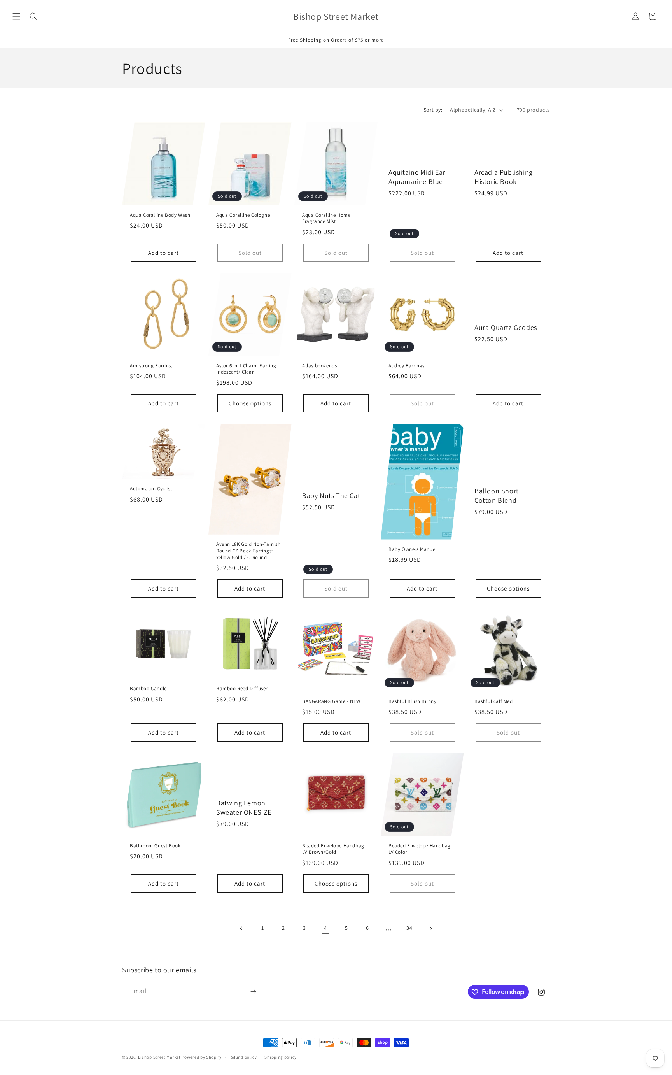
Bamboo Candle (148, 689)
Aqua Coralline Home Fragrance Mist (326, 218)
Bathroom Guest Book (155, 845)
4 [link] (325, 928)
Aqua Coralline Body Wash (160, 215)
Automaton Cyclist (151, 489)
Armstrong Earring (151, 366)
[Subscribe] (253, 991)
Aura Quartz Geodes (505, 327)
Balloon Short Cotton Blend (496, 495)
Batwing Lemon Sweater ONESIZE (243, 807)
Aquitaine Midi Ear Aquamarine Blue (416, 177)
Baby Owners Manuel (412, 549)
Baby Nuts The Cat (331, 495)
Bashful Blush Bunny (412, 701)
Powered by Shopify (202, 1057)
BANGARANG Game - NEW (331, 701)
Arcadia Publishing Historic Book (503, 177)
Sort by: (433, 109)
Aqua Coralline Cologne (243, 215)
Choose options (249, 403)
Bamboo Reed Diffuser (242, 689)
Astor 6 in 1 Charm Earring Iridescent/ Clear (246, 369)
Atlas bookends (319, 366)
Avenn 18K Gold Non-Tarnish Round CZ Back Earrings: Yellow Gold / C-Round (248, 551)
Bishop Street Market (160, 1057)
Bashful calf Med (493, 701)
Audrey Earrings (406, 366)
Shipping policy (280, 1056)
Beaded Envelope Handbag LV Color (419, 848)
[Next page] (430, 928)
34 (409, 927)
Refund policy (243, 1056)
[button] (16, 16)
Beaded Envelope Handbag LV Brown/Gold (333, 848)
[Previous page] (241, 928)
